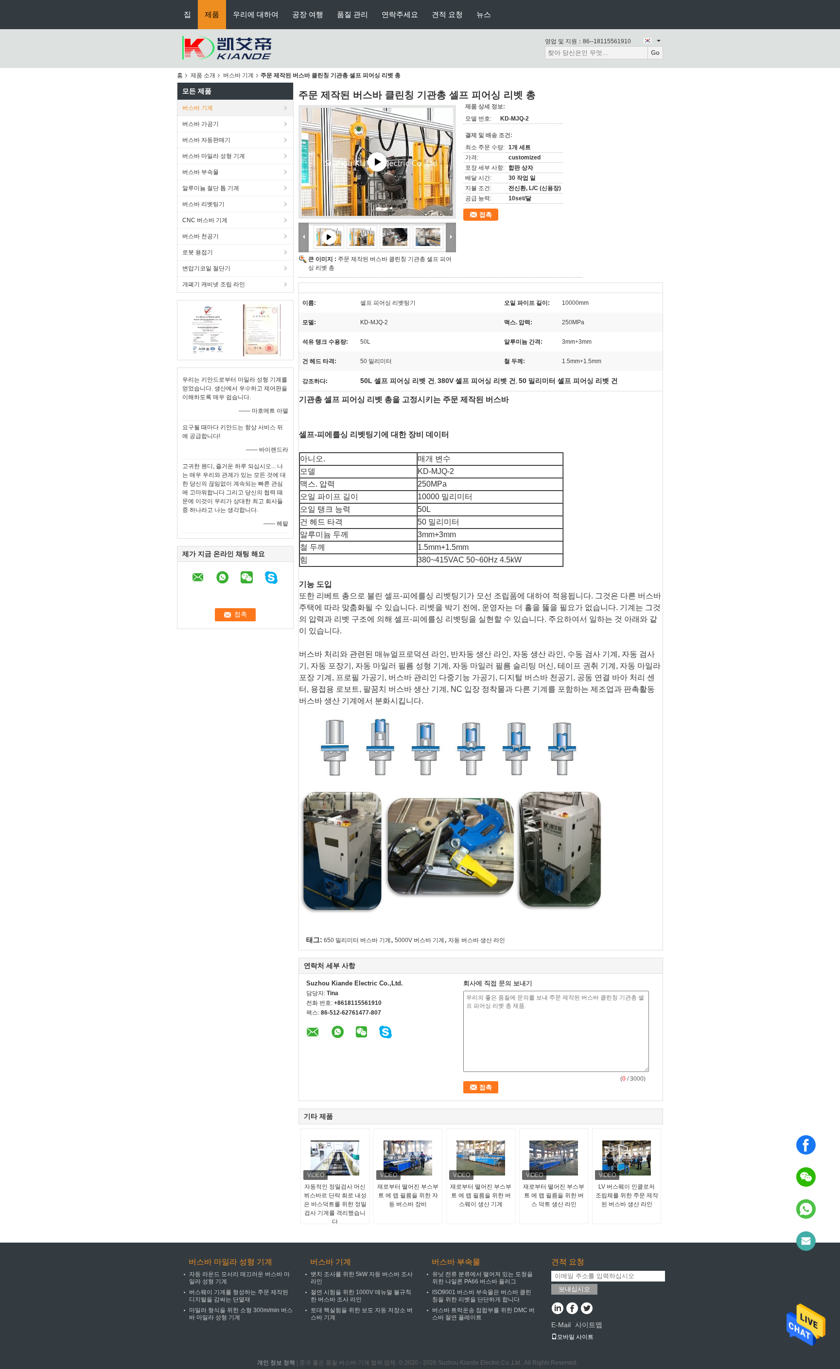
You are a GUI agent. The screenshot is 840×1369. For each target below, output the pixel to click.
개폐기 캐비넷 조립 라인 (213, 284)
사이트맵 (588, 1325)
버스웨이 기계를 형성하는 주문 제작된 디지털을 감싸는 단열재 (238, 1296)
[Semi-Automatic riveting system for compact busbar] (377, 162)
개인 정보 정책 (276, 1362)
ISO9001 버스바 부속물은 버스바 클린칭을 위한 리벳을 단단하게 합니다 (481, 1296)
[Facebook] (806, 1145)
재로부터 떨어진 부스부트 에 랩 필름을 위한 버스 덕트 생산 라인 (553, 1195)
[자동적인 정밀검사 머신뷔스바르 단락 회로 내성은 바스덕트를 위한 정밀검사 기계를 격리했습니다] (335, 1158)
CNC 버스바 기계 (205, 220)
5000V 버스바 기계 (419, 940)
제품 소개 (203, 75)
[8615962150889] (806, 1209)
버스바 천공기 (200, 236)
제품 (212, 14)
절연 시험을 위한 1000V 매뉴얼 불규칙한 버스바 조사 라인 (361, 1296)
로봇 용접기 (197, 252)
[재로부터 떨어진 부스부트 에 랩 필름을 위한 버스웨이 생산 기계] (481, 1158)
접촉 (485, 214)
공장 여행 (307, 14)
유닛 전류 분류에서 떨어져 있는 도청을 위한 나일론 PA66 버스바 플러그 (482, 1278)
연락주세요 (400, 14)
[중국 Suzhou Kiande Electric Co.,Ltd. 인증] (208, 329)
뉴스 (483, 14)
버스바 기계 (238, 75)
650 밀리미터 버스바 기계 (357, 940)
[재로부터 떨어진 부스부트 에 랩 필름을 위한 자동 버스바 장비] (408, 1158)
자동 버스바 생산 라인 (476, 940)
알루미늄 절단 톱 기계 (210, 188)
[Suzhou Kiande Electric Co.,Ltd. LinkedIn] (557, 1309)
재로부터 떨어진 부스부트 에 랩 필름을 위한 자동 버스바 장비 (407, 1195)
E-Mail (561, 1325)
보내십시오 (574, 1289)
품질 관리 (352, 14)
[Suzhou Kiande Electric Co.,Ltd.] (225, 48)
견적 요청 (447, 14)
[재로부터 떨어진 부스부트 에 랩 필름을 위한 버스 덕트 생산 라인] (554, 1158)
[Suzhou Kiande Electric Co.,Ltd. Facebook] (572, 1309)
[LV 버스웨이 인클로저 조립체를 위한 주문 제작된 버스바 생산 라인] (627, 1158)
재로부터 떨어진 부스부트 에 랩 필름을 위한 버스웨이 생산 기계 (480, 1195)
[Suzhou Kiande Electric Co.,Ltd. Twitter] (586, 1309)
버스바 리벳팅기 (203, 204)
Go (655, 52)
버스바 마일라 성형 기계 (213, 156)
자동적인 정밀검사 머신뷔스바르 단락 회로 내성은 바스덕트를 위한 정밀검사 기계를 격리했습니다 (335, 1204)
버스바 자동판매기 (206, 140)
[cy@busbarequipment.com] (806, 1241)
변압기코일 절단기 (206, 268)
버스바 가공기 (200, 124)
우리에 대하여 (256, 14)
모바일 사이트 (575, 1337)
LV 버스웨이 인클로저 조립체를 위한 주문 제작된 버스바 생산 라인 (626, 1195)
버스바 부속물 (200, 172)
